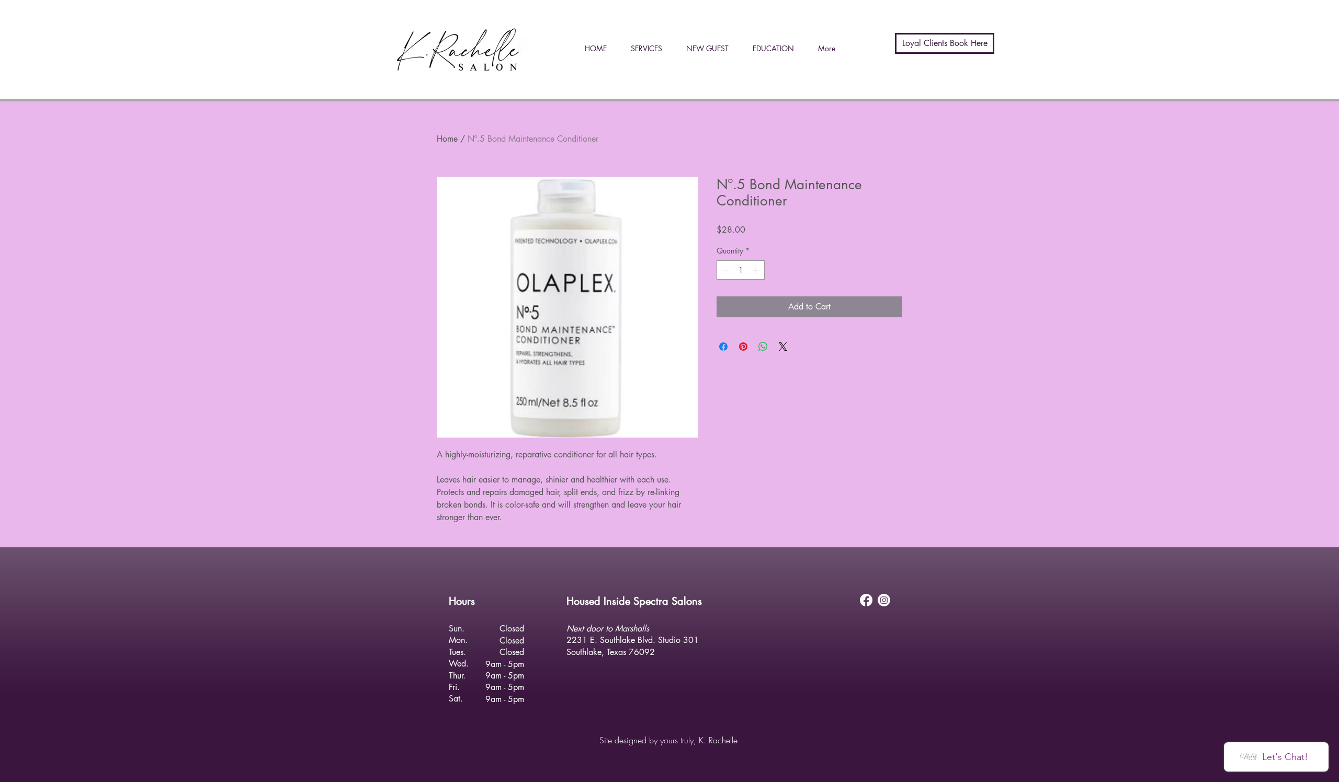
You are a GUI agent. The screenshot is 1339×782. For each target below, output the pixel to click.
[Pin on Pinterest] (743, 346)
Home (447, 138)
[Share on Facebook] (723, 346)
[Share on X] (783, 346)
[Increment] (756, 270)
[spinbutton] (740, 270)
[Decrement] (724, 270)
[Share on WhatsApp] (763, 346)
